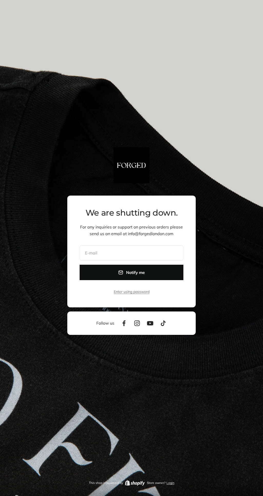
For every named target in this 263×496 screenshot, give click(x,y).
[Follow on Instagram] (137, 323)
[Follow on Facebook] (123, 323)
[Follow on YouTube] (150, 323)
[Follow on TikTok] (163, 323)
